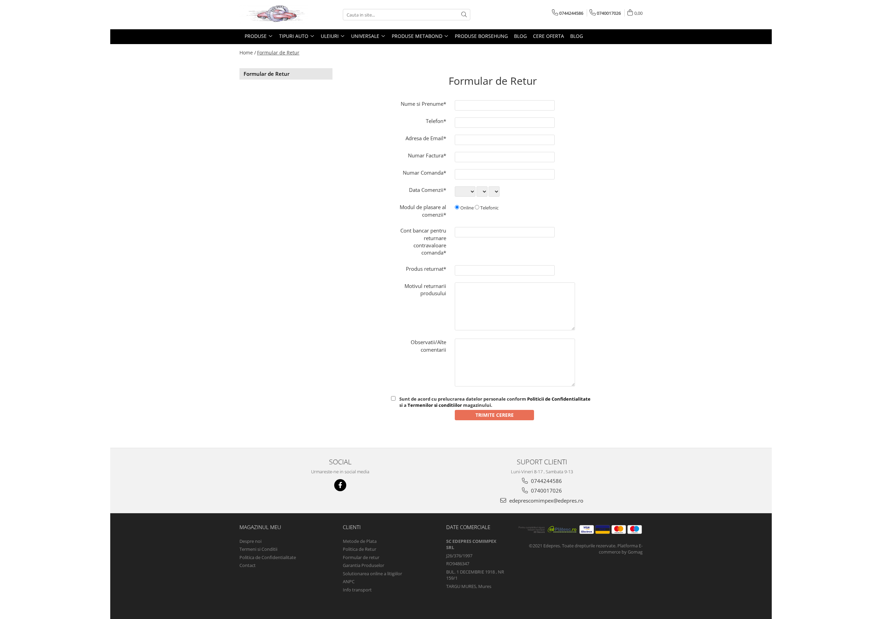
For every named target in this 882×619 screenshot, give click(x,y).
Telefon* (436, 120)
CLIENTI (352, 527)
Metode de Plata (360, 541)
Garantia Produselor (363, 565)
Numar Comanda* (424, 172)
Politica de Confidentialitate (267, 557)
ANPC (349, 581)
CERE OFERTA (548, 36)
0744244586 (546, 480)
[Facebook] (340, 485)
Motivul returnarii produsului (425, 289)
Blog (520, 36)
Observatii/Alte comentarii (428, 346)
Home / (247, 52)
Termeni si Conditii (258, 549)
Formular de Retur (278, 52)
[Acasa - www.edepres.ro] (273, 14)
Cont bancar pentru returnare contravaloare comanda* (423, 241)
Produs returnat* (426, 268)
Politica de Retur (359, 549)
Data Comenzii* (427, 189)
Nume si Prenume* (423, 103)
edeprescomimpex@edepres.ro (545, 500)
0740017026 (546, 490)
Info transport (357, 590)
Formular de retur (361, 557)
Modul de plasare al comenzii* (423, 211)
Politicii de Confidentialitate (559, 399)
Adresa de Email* (426, 138)
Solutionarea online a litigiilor (372, 573)
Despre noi (250, 541)
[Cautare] (464, 14)
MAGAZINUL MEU (260, 527)
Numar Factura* (427, 155)
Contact (247, 565)
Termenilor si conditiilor (435, 405)
